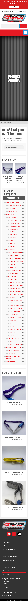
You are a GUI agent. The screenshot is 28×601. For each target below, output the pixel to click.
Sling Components (15, 316)
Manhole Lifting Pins (15, 334)
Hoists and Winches (13, 281)
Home (4, 127)
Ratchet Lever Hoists (15, 296)
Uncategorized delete (12, 365)
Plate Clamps (13, 337)
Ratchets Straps (12, 216)
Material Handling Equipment (14, 352)
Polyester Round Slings (16, 310)
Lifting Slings (11, 302)
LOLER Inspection (7, 547)
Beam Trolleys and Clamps (15, 257)
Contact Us (6, 579)
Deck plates (13, 325)
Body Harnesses (12, 222)
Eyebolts (12, 328)
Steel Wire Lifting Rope (14, 343)
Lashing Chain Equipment (14, 210)
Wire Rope (12, 346)
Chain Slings (13, 269)
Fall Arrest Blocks (15, 239)
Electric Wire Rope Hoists (16, 290)
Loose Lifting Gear (13, 319)
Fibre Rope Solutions (15, 278)
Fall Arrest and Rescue (14, 231)
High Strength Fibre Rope (14, 275)
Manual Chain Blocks (15, 293)
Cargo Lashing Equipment (13, 207)
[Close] (26, 1)
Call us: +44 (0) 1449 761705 (11, 11)
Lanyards (10, 245)
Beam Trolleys (14, 260)
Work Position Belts (15, 225)
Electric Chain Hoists (15, 287)
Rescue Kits (13, 242)
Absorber (12, 248)
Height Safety (10, 219)
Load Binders (11, 213)
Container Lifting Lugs (16, 322)
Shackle (12, 340)
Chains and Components (14, 263)
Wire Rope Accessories (16, 349)
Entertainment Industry (9, 572)
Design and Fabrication (8, 564)
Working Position (14, 228)
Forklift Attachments (13, 355)
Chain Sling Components (16, 266)
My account (6, 575)
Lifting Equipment (11, 254)
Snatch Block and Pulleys (16, 299)
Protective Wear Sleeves (16, 313)
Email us (24, 11)
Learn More (14, 7)
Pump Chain (13, 272)
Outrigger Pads (12, 358)
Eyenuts (12, 331)
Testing (5, 568)
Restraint (12, 251)
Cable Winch (13, 284)
